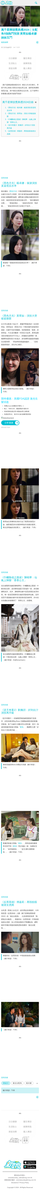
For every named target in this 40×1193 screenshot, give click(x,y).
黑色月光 (13, 191)
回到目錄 (4, 178)
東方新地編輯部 (6, 47)
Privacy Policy (24, 1182)
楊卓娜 (29, 1083)
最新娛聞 (4, 42)
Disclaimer (14, 1182)
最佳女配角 (17, 1083)
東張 (21, 727)
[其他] (37, 43)
